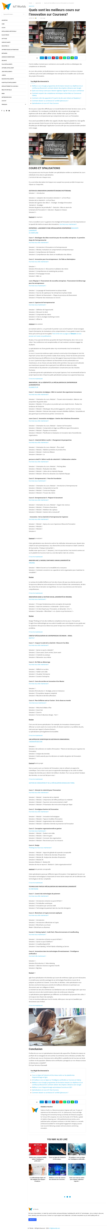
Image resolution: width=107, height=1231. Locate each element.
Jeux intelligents (7, 71)
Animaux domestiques (8, 57)
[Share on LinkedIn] (57, 57)
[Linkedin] (6, 110)
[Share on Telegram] (68, 57)
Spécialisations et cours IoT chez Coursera (45, 103)
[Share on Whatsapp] (64, 57)
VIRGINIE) (32, 563)
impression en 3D (7, 97)
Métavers (4, 53)
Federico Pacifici (47, 1107)
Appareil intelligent (8, 67)
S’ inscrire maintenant (36, 379)
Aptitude (4, 38)
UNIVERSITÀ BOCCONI (35, 742)
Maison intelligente (8, 78)
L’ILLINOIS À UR (33, 387)
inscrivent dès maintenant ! (37, 956)
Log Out (4, 100)
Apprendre (38, 3)
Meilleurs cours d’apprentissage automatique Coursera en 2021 (52, 1087)
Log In (3, 27)
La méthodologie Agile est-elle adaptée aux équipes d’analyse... (38, 1179)
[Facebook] (1, 110)
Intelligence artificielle (9, 31)
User (3, 24)
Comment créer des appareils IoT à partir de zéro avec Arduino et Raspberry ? (56, 98)
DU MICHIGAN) (33, 889)
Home (30, 3)
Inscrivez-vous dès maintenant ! (39, 242)
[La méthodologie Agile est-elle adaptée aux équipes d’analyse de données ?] (38, 1169)
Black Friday (5, 35)
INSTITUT (32, 638)
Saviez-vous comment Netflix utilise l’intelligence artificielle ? (37, 1159)
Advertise (4, 20)
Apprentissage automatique (10, 49)
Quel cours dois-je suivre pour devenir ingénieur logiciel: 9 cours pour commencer (58, 91)
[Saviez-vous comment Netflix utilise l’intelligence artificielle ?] (38, 1149)
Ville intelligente (7, 64)
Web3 (3, 93)
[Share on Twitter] (49, 57)
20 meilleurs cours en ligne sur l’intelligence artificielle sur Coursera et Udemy (56, 1080)
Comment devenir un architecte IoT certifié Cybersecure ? (50, 101)
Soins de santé (6, 42)
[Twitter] (4, 110)
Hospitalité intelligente (9, 82)
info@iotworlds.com (54, 1228)
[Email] (9, 110)
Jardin (4, 75)
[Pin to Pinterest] (53, 57)
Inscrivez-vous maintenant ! (68, 224)
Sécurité (4, 60)
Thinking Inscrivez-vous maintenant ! (40, 848)
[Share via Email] (76, 57)
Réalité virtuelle (7, 89)
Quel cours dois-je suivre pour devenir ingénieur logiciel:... (76, 1179)
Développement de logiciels (10, 86)
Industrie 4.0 (5, 46)
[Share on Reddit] (60, 57)
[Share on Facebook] (46, 57)
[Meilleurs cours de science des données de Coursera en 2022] (57, 1169)
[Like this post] (42, 57)
